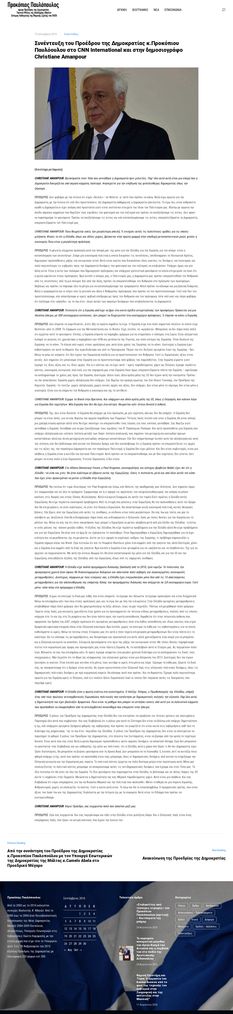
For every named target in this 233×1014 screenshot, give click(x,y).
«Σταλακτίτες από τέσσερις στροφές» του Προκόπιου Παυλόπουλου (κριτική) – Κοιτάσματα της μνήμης (153, 913)
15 (79, 928)
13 (70, 928)
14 (75, 928)
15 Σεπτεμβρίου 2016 (46, 34)
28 (75, 943)
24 (89, 936)
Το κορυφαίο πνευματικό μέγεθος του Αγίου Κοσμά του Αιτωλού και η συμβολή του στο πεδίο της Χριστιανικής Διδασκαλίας (152, 948)
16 (84, 928)
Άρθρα (195, 905)
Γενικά (194, 919)
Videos (181, 905)
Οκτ (76, 950)
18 (94, 928)
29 (79, 943)
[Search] (223, 10)
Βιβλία (181, 919)
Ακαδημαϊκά (212, 905)
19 (65, 936)
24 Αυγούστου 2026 (147, 927)
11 (94, 921)
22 (79, 936)
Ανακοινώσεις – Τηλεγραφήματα (195, 912)
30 (84, 943)
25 (94, 936)
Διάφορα (209, 919)
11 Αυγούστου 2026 (147, 1004)
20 (70, 936)
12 (65, 928)
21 (75, 936)
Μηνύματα (183, 926)
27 (70, 943)
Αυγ (69, 950)
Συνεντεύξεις (71, 34)
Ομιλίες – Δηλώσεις (206, 926)
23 (84, 936)
